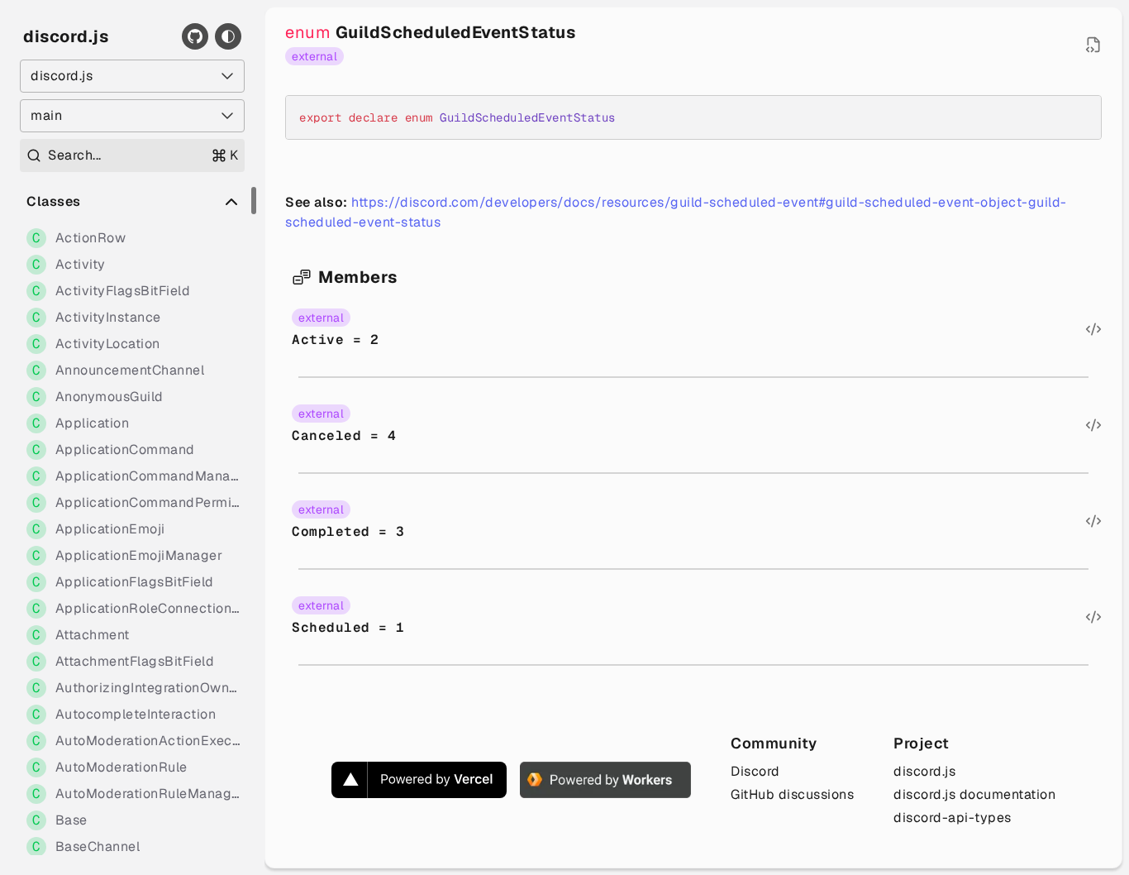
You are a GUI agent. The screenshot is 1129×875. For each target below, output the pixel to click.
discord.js (65, 36)
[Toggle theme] (228, 36)
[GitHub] (195, 36)
